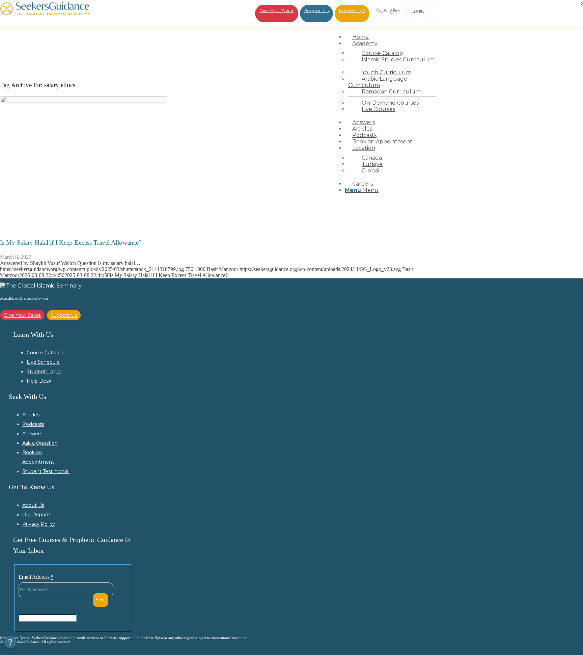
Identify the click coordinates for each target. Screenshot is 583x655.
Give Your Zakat (276, 10)
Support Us (316, 10)
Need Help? (352, 10)
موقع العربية (388, 9)
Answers (32, 434)
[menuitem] (392, 37)
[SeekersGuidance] (44, 13)
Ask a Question (40, 443)
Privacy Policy (38, 524)
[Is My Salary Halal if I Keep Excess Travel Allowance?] (83, 101)
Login (418, 10)
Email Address (36, 577)
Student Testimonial (46, 471)
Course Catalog (45, 353)
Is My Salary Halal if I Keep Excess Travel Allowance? (70, 242)
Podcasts (33, 424)
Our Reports (36, 515)
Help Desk (39, 381)
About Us (33, 505)
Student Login (44, 372)
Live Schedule (43, 362)
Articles (30, 415)
